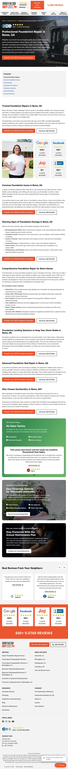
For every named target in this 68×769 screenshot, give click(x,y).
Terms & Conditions (28, 766)
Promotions (6, 710)
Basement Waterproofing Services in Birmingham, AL (14, 674)
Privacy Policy (19, 766)
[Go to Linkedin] (9, 721)
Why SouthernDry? (9, 93)
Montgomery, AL (40, 663)
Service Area (44, 13)
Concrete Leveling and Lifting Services (15, 678)
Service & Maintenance (9, 706)
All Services (53, 13)
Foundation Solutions (10, 88)
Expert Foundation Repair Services (13, 656)
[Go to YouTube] (13, 721)
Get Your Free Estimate (37, 5)
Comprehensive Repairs (11, 85)
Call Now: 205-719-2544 (47, 131)
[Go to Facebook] (3, 721)
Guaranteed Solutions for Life (44, 695)
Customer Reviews (8, 691)
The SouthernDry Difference (44, 691)
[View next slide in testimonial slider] (64, 567)
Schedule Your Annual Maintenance (18, 551)
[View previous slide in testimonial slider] (59, 567)
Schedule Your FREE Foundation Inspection (18, 58)
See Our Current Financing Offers (18, 514)
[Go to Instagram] (6, 721)
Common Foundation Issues (12, 80)
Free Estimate (39, 706)
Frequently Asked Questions (11, 699)
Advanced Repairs (9, 91)
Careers (37, 703)
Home (4, 21)
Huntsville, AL (39, 656)
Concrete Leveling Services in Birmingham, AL (17, 682)
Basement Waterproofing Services (13, 669)
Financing (5, 695)
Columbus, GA (39, 667)
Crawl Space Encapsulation (14, 13)
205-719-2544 (59, 644)
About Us (38, 699)
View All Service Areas (42, 670)
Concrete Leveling (34, 13)
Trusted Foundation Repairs (12, 77)
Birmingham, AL (40, 659)
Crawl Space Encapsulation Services (14, 659)
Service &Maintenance (63, 13)
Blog (3, 703)
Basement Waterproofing (24, 13)
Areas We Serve (12, 21)
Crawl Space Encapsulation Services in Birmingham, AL (14, 664)
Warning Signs (8, 82)
